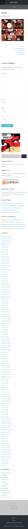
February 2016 (4, 418)
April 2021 (3, 280)
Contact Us (14, 517)
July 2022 (3, 247)
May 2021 (3, 278)
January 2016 (4, 421)
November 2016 (5, 398)
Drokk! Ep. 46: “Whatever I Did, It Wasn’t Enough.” (13, 205)
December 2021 (5, 263)
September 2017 (5, 376)
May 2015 (3, 438)
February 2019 (4, 338)
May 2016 (3, 412)
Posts (2, 486)
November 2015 (5, 425)
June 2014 (3, 463)
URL (2, 116)
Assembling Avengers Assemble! (14, 522)
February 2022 (5, 258)
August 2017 (4, 378)
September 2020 (5, 296)
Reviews (3, 488)
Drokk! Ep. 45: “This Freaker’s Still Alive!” (10, 212)
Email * (3, 108)
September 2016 (5, 403)
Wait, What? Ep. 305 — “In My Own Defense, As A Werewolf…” (20, 51)
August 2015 (4, 432)
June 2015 (3, 436)
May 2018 (3, 358)
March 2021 (4, 283)
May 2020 (3, 305)
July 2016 (3, 407)
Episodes (3, 477)
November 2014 (5, 452)
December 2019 (5, 316)
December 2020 (5, 289)
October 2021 (4, 267)
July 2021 (3, 274)
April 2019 (3, 334)
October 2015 (4, 427)
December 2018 (5, 343)
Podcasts (3, 484)
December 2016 (5, 396)
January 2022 (4, 260)
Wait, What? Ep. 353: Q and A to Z (9, 210)
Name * (3, 99)
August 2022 (4, 245)
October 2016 (4, 400)
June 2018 (3, 356)
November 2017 (5, 372)
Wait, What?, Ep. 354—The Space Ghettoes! (11, 208)
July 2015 (3, 434)
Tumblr (16, 164)
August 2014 (4, 458)
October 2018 (4, 347)
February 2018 (4, 365)
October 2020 (4, 294)
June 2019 (3, 329)
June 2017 (3, 383)
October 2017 (4, 374)
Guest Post (4, 479)
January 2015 (4, 447)
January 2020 (4, 314)
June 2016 (3, 409)
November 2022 (5, 238)
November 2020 (5, 292)
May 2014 (3, 465)
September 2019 (5, 323)
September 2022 (5, 243)
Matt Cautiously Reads (15, 222)
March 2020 (4, 309)
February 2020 (5, 312)
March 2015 (4, 443)
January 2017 (4, 394)
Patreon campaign (12, 173)
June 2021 (3, 276)
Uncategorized (5, 492)
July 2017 (3, 380)
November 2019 (5, 318)
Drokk (2, 475)
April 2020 (3, 307)
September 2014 (5, 456)
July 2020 (3, 300)
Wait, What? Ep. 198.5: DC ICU (15, 220)
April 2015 (3, 441)
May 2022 (3, 252)
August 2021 (4, 272)
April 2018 (3, 360)
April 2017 (3, 387)
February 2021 (4, 285)
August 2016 (4, 405)
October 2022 (4, 240)
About (14, 520)
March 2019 (4, 336)
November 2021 (5, 265)
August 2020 (4, 298)
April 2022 (3, 254)
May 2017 (3, 385)
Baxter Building (5, 473)
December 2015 (5, 423)
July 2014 (3, 460)
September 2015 (5, 429)
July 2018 (3, 354)
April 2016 (3, 414)
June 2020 (4, 303)
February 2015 (4, 445)
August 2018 (4, 352)
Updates (3, 495)
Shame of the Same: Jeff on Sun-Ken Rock (18, 224)
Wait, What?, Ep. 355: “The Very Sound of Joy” (12, 203)
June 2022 (3, 249)
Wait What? (4, 497)
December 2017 (5, 369)
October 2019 (4, 320)
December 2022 (5, 236)
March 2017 (4, 389)
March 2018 (4, 363)
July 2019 (3, 327)
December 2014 (5, 449)
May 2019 (3, 332)
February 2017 (4, 392)
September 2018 (5, 349)
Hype (2, 481)
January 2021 (4, 287)
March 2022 (4, 256)
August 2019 (4, 325)
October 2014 (4, 454)
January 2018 (4, 367)
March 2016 (4, 416)
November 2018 (5, 345)
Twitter (10, 164)
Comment (3, 73)
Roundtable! (4, 490)
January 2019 (4, 340)
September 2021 (5, 269)
